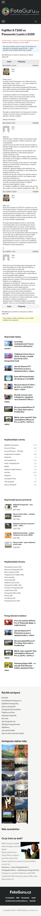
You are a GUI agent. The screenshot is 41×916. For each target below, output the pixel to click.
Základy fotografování (11, 724)
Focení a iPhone (9, 448)
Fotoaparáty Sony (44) (12, 601)
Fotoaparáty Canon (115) (12, 567)
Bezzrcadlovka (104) (11, 572)
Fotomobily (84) (9, 580)
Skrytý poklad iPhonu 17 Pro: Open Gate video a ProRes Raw (24, 409)
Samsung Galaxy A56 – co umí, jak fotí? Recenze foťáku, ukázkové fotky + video (20, 666)
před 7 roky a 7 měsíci (25, 50)
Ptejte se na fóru (8, 712)
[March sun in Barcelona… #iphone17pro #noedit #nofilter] (21, 751)
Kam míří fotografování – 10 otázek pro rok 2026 (24, 378)
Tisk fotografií (9, 482)
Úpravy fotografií (10, 485)
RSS (17, 898)
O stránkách (9, 898)
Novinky (7, 472)
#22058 (35, 123)
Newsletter (25, 898)
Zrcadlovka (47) (9, 598)
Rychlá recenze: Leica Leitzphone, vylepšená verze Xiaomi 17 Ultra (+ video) (19, 398)
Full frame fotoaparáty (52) (13, 588)
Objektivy (7, 475)
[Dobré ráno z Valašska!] (8, 751)
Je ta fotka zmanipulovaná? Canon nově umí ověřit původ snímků (19, 345)
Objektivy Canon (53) (11, 583)
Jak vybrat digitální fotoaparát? (29, 40)
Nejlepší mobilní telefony (12, 469)
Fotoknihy (7, 457)
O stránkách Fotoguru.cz (11, 701)
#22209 (35, 251)
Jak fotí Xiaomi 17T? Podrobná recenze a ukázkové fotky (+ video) (24, 368)
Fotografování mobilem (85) (14, 575)
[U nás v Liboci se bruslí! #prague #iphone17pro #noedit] (8, 777)
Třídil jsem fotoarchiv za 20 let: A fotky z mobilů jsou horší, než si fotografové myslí (19, 357)
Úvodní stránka (6, 40)
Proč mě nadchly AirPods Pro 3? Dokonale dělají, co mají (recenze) (25, 623)
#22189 (35, 192)
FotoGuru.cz (20, 892)
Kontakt (5, 698)
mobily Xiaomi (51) (10, 590)
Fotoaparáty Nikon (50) (12, 593)
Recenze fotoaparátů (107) (13, 569)
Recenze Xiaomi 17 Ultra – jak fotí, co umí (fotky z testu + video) (25, 387)
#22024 (35, 65)
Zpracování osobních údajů (13, 733)
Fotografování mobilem (12, 454)
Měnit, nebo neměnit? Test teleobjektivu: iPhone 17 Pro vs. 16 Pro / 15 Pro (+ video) (20, 420)
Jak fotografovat (10, 460)
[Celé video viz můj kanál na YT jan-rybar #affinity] (8, 816)
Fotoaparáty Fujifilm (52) (12, 585)
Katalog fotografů (9, 715)
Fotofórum (15, 40)
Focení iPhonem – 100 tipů (13, 451)
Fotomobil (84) (9, 577)
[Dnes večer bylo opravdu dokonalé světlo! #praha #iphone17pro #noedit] (8, 764)
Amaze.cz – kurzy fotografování (15, 867)
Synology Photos (10, 478)
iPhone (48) (8, 596)
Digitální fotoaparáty (11, 445)
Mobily (6, 466)
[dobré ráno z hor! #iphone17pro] (8, 790)
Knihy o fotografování (11, 463)
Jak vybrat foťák (8, 730)
